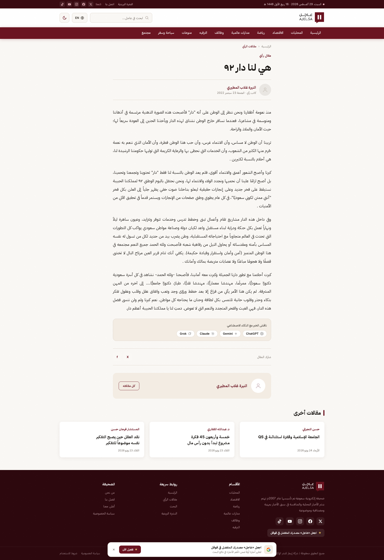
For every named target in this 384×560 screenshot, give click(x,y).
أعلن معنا (109, 506)
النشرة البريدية (125, 4)
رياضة (261, 33)
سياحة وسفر (166, 33)
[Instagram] (76, 4)
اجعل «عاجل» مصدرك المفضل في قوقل (295, 532)
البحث (173, 506)
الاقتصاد (277, 33)
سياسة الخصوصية (104, 513)
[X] (90, 4)
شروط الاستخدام (68, 553)
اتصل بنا (109, 4)
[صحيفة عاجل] (311, 18)
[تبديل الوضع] (64, 18)
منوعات (187, 33)
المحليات (297, 33)
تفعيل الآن (130, 549)
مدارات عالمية (240, 33)
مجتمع (146, 33)
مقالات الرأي (249, 46)
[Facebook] (83, 4)
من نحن (110, 492)
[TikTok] (62, 4)
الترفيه (203, 33)
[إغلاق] (113, 549)
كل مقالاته (129, 386)
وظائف (219, 33)
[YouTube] (69, 4)
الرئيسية (315, 33)
